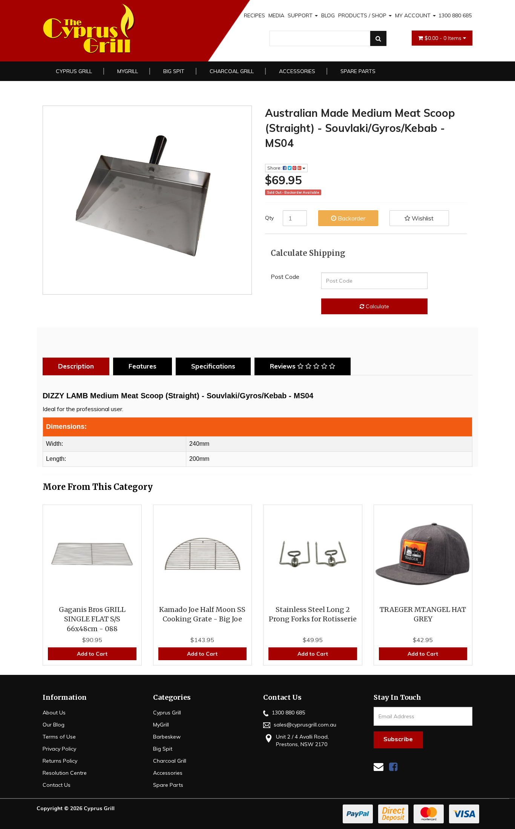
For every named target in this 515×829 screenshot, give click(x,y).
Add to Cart (92, 653)
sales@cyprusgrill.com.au (304, 724)
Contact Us (57, 785)
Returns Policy (60, 760)
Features (142, 366)
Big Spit (173, 71)
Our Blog (53, 724)
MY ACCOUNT (413, 15)
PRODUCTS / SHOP (363, 15)
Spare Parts (358, 71)
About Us (54, 712)
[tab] (78, 366)
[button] (419, 218)
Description (76, 366)
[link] (393, 766)
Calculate (376, 306)
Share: (275, 168)
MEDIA (276, 15)
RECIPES (254, 15)
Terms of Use (59, 736)
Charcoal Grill (232, 71)
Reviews (283, 366)
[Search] (378, 38)
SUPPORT (301, 15)
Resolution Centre (65, 772)
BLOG (328, 15)
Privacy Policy (59, 748)
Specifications (213, 366)
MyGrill (127, 71)
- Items (444, 38)
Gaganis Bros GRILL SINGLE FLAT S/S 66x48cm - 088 (92, 619)
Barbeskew (167, 736)
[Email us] (378, 766)
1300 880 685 (455, 15)
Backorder (350, 218)
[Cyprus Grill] (129, 29)
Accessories (297, 71)
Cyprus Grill (74, 71)
